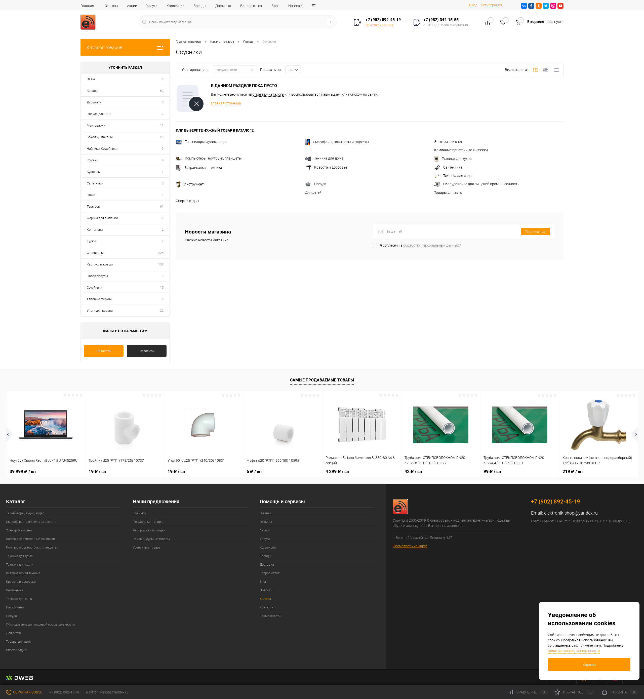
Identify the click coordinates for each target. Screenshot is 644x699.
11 (162, 125)
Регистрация (491, 5)
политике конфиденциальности (574, 651)
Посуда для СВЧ (99, 114)
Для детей (313, 192)
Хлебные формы (99, 299)
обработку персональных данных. (431, 245)
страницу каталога (268, 94)
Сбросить (147, 351)
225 (161, 253)
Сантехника (452, 167)
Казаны (92, 91)
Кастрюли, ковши (100, 264)
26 (162, 137)
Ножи (91, 195)
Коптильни (95, 229)
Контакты (267, 607)
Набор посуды (97, 276)
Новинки (139, 513)
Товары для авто (448, 192)
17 (162, 218)
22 (162, 311)
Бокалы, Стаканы (100, 137)
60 (162, 91)
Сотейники (94, 287)
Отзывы (111, 6)
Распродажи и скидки (149, 530)
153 (161, 264)
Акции (132, 6)
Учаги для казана (100, 311)
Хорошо (589, 665)
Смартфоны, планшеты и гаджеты (341, 142)
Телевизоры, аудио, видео (206, 142)
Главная (87, 6)
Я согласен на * (420, 245)
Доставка (223, 6)
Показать (103, 351)
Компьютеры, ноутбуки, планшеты (213, 158)
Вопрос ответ (251, 6)
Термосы (94, 206)
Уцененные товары (147, 547)
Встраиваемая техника (203, 168)
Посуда (320, 184)
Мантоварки (96, 125)
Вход (473, 5)
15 (162, 287)
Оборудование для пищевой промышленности (481, 184)
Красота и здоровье (330, 167)
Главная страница (226, 103)
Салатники (95, 183)
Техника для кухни (457, 159)
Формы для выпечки (102, 218)
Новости (295, 6)
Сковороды (95, 253)
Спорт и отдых (187, 201)
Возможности (270, 616)
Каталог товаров (104, 47)
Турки (91, 241)
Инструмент (194, 184)
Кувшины (94, 172)
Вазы (91, 79)
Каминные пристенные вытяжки (461, 150)
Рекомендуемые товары (151, 539)
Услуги (151, 6)
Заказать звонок (379, 25)
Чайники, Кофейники (102, 148)
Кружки (92, 160)
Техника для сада (457, 176)
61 (162, 206)
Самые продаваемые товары (322, 380)
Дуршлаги (94, 102)
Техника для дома (328, 158)
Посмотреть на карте (410, 546)
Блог (275, 6)
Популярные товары (148, 522)
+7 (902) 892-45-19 (64, 692)
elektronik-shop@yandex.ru (571, 513)
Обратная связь (27, 692)
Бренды (199, 6)
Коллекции (175, 6)
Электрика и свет (448, 142)
